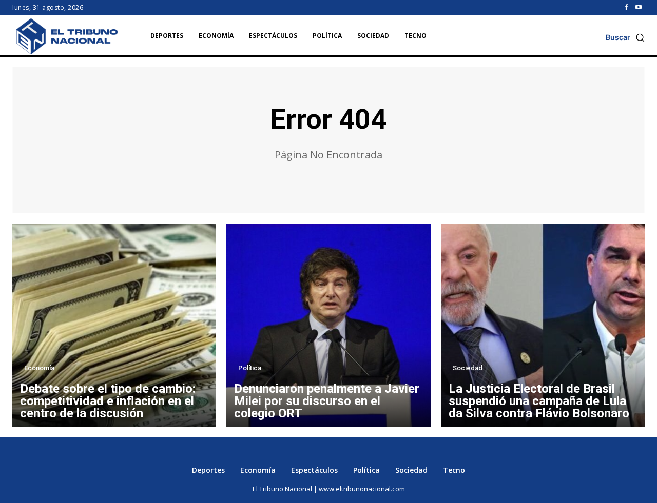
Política (249, 368)
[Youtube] (638, 8)
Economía (39, 368)
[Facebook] (626, 8)
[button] (625, 37)
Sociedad (467, 368)
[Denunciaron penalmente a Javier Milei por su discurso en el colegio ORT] (328, 325)
